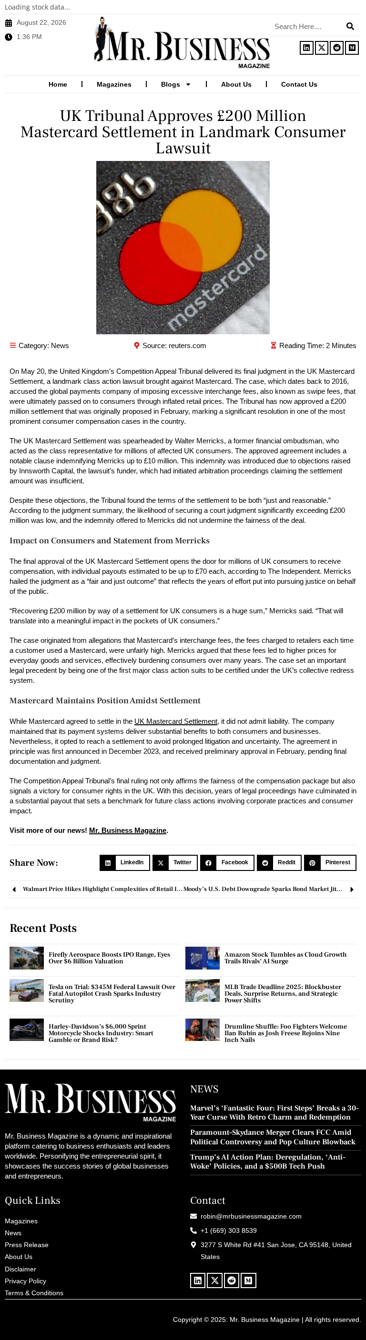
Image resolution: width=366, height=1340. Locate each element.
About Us (236, 84)
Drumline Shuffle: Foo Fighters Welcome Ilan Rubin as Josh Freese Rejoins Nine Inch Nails (285, 1033)
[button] (125, 863)
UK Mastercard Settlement (175, 721)
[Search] (350, 26)
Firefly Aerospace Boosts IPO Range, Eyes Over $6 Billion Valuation (109, 958)
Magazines (114, 84)
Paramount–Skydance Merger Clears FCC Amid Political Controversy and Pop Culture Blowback (273, 1137)
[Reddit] (337, 48)
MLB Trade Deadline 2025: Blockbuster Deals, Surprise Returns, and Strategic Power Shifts (282, 994)
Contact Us (299, 84)
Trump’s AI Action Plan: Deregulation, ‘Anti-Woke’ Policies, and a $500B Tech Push (268, 1162)
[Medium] (352, 48)
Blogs (170, 84)
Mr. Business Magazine (127, 830)
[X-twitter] (322, 48)
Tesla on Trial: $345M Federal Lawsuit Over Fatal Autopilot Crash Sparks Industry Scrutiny (112, 994)
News (60, 345)
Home (58, 84)
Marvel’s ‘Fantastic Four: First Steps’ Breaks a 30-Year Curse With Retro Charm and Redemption (274, 1113)
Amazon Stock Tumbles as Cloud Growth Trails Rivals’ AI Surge (285, 958)
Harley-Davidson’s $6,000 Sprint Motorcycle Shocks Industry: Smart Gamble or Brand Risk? (101, 1033)
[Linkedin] (307, 48)
